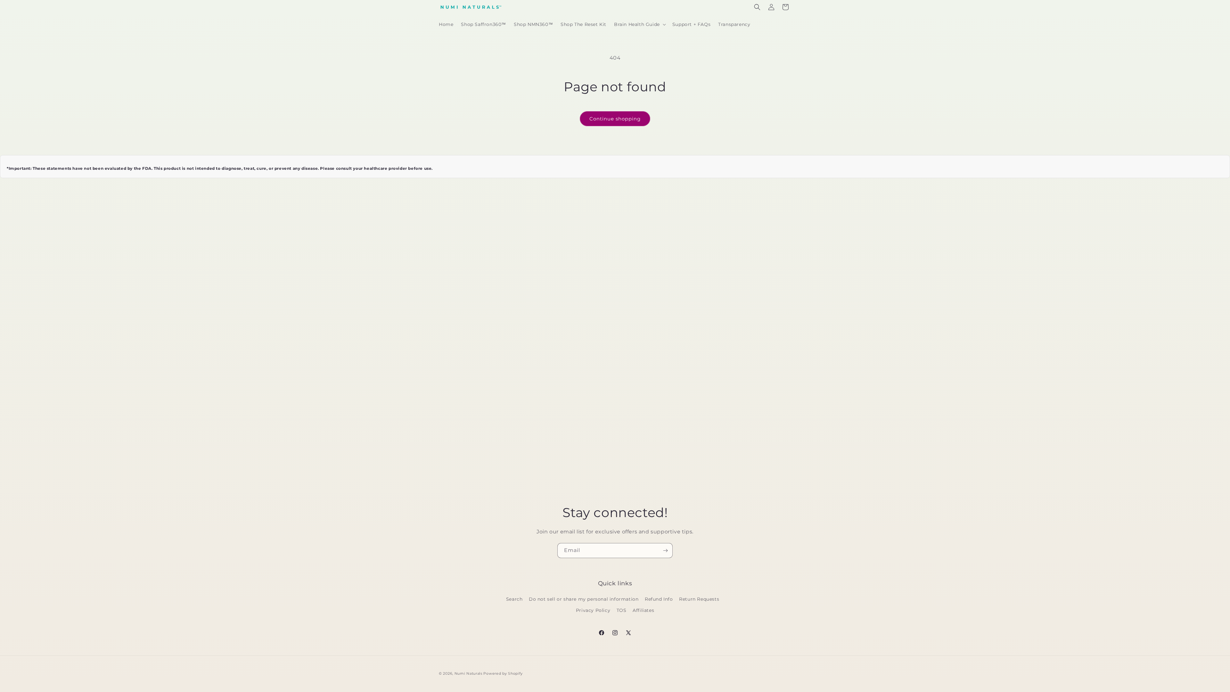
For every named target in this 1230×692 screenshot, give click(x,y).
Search (514, 599)
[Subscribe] (665, 550)
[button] (639, 24)
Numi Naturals (468, 673)
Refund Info (659, 599)
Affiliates (643, 610)
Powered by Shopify (503, 673)
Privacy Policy (593, 610)
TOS (622, 610)
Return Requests (699, 599)
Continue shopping (615, 119)
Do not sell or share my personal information (583, 599)
